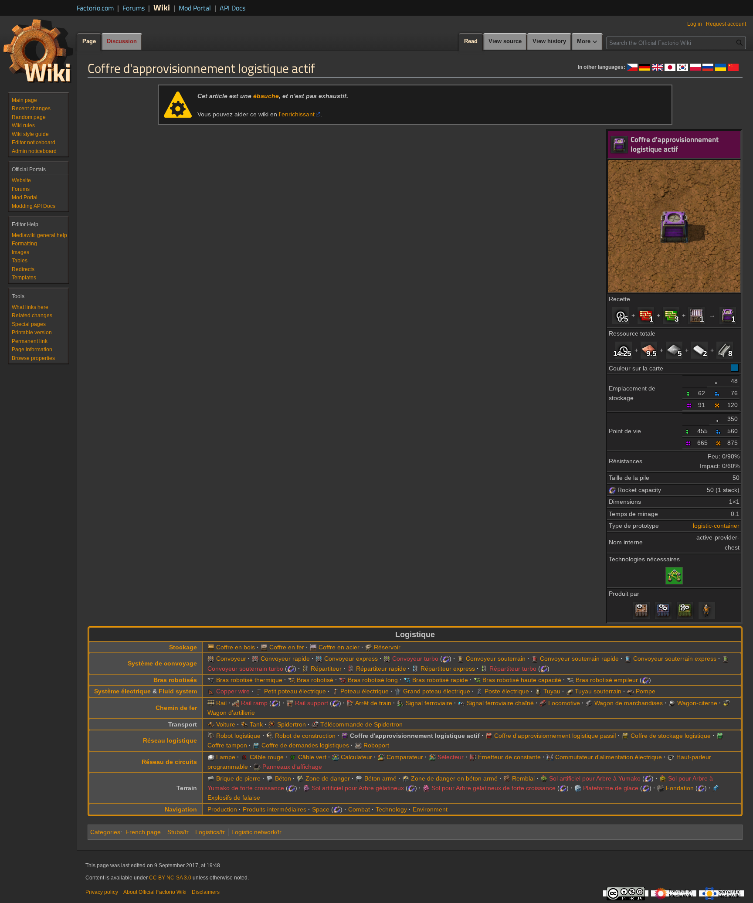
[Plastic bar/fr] (699, 349)
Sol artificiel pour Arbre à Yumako (595, 778)
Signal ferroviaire (429, 702)
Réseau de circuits (169, 761)
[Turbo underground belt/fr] (725, 658)
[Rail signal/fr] (400, 702)
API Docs (232, 8)
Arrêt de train (373, 702)
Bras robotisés (175, 679)
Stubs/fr (178, 831)
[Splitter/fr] (305, 668)
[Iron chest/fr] (264, 647)
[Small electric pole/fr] (258, 691)
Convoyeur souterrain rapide (579, 658)
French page (143, 831)
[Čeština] (632, 66)
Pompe (645, 691)
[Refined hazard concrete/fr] (405, 778)
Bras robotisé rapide (440, 679)
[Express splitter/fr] (415, 668)
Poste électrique (507, 691)
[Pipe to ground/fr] (569, 691)
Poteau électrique (364, 691)
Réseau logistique (170, 740)
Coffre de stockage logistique (671, 735)
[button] (587, 42)
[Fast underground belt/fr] (534, 658)
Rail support (311, 702)
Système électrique (122, 691)
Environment (430, 809)
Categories (105, 831)
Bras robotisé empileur (607, 679)
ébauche (266, 95)
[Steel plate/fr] (725, 349)
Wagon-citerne (697, 702)
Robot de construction (305, 735)
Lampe (225, 757)
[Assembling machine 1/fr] (641, 610)
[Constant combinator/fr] (472, 757)
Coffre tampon (227, 745)
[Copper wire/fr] (210, 691)
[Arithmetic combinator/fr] (335, 757)
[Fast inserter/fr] (407, 679)
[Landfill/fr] (506, 778)
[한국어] (682, 66)
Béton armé (380, 778)
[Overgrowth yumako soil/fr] (662, 778)
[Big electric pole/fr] (397, 691)
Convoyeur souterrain (496, 658)
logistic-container (716, 525)
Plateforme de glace (610, 787)
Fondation (680, 787)
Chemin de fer (176, 707)
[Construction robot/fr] (269, 735)
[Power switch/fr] (549, 757)
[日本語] (670, 66)
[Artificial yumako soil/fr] (543, 778)
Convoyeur (231, 658)
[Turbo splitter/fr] (484, 668)
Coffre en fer (286, 647)
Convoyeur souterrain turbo (245, 668)
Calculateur (356, 757)
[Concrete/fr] (269, 778)
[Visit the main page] (38, 50)
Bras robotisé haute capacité (521, 679)
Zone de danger (327, 778)
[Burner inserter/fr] (210, 679)
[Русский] (707, 66)
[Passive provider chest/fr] (488, 735)
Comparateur (405, 757)
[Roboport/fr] (358, 745)
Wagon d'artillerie (231, 712)
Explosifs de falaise (233, 797)
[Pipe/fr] (538, 691)
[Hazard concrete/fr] (300, 778)
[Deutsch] (644, 66)
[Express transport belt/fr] (318, 658)
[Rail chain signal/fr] (461, 702)
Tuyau (551, 691)
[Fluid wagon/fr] (671, 702)
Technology (391, 809)
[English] (657, 66)
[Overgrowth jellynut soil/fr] (426, 787)
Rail (221, 702)
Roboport (376, 745)
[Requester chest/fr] (256, 745)
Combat (359, 809)
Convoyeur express (351, 658)
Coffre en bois (235, 647)
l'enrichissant (297, 114)
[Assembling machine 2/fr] (663, 610)
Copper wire (233, 691)
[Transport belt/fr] (210, 658)
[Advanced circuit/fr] (646, 315)
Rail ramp (254, 702)
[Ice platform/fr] (577, 787)
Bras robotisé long (373, 679)
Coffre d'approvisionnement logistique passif (555, 735)
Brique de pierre (238, 778)
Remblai (523, 778)
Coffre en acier (339, 647)
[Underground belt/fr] (460, 658)
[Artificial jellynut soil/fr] (306, 787)
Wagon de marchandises (628, 702)
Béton (283, 778)
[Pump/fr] (630, 691)
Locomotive (564, 702)
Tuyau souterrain (598, 691)
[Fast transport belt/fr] (255, 658)
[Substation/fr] (479, 691)
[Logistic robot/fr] (210, 735)
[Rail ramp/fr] (235, 702)
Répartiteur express (448, 668)
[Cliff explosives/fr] (715, 787)
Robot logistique (238, 735)
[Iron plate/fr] (674, 349)
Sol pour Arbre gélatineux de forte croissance (493, 787)
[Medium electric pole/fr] (335, 691)
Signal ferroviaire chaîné (500, 702)
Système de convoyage (162, 663)
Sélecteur (451, 757)
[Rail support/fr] (289, 702)
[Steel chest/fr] (696, 315)
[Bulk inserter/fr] (477, 679)
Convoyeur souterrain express (674, 658)
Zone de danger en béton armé (454, 778)
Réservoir (387, 647)
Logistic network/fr (256, 831)
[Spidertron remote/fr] (315, 724)
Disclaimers (206, 892)
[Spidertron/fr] (271, 724)
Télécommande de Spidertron (361, 724)
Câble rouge (267, 757)
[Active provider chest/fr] (728, 315)
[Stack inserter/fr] (570, 679)
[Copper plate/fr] (649, 349)
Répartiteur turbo (512, 668)
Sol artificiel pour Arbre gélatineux (358, 787)
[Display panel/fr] (257, 766)
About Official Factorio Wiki (155, 892)
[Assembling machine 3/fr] (685, 610)
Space (320, 809)
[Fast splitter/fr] (350, 668)
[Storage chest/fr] (625, 735)
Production (222, 809)
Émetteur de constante (509, 757)
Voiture (225, 724)
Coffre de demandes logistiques (305, 745)
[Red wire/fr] (244, 757)
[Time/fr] (621, 315)
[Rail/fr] (210, 702)
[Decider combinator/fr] (381, 757)
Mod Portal (195, 8)
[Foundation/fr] (660, 787)
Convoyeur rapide (285, 658)
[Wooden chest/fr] (210, 647)
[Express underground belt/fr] (627, 658)
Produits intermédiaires (274, 809)
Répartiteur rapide (381, 668)
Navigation (181, 809)
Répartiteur (326, 668)
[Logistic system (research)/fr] (674, 575)
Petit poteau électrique (295, 691)
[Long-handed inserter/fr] (342, 679)
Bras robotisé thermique (249, 679)
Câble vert (312, 757)
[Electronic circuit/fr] (671, 315)
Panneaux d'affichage (292, 766)
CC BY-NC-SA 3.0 (170, 878)
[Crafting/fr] (707, 610)
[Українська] (720, 66)
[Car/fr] (210, 724)
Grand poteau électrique (436, 691)
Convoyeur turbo (415, 658)
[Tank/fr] (244, 724)
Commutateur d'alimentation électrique (608, 757)
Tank (256, 724)
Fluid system (178, 691)
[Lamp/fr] (210, 757)
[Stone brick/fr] (210, 778)
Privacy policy (101, 892)
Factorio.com (95, 8)
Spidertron (291, 724)
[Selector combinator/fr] (432, 757)
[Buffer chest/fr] (719, 735)
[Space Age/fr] (612, 489)
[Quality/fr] (717, 380)
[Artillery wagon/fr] (726, 702)
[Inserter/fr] (291, 679)
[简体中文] (733, 66)
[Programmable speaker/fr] (671, 757)
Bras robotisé (315, 679)
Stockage (183, 647)
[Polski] (695, 66)
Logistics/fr (210, 831)
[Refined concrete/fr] (359, 778)
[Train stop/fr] (350, 702)
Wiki (161, 7)
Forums (133, 8)
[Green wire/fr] (292, 757)
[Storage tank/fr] (368, 647)
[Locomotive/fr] (542, 702)
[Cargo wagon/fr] (589, 702)
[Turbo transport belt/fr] (386, 658)
